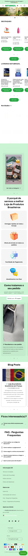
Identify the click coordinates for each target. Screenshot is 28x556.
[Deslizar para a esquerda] (10, 54)
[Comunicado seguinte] (25, 2)
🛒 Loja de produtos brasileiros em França (13, 385)
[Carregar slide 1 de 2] (13, 18)
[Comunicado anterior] (2, 2)
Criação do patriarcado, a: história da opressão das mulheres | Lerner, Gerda (6, 82)
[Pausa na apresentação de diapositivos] (26, 17)
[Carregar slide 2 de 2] (15, 18)
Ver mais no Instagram (12, 188)
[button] (3, 5)
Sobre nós (5, 491)
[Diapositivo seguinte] (17, 17)
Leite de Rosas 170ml (16, 37)
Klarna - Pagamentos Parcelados (11, 501)
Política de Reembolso (8, 482)
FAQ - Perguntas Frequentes (10, 498)
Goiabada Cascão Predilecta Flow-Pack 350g (17, 124)
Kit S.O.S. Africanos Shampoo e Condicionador (6, 124)
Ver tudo (14, 58)
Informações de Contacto (9, 494)
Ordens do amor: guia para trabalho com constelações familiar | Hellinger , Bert (18, 82)
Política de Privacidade (9, 475)
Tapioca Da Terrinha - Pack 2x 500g (6, 37)
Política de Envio (7, 478)
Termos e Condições (8, 471)
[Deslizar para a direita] (17, 54)
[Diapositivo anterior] (10, 17)
